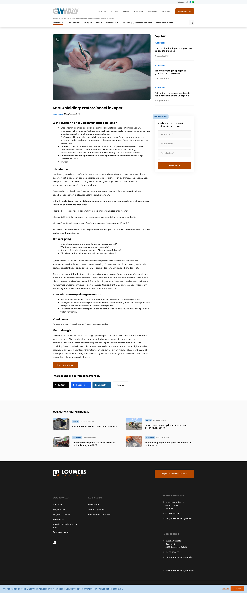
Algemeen (58, 23)
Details (225, 588)
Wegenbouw (73, 23)
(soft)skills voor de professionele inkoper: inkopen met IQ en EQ (96, 223)
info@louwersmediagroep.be (179, 557)
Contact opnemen (96, 509)
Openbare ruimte (164, 23)
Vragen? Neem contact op (173, 473)
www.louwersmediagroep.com (179, 570)
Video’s (126, 11)
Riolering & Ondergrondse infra (137, 23)
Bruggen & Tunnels (92, 23)
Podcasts (114, 11)
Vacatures (166, 11)
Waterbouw (112, 23)
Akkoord (237, 589)
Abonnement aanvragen (99, 514)
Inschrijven (174, 165)
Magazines (102, 11)
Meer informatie (65, 365)
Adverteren (138, 11)
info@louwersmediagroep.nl (178, 518)
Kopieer (121, 385)
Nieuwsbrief (152, 11)
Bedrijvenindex (184, 11)
